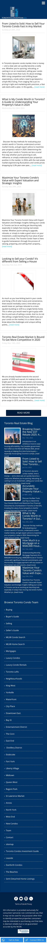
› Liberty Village (11, 768)
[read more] (39, 87)
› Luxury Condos (12, 658)
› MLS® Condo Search (14, 637)
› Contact (8, 837)
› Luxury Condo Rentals (15, 664)
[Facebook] (16, 898)
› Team (7, 830)
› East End (9, 740)
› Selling (8, 623)
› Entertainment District (15, 727)
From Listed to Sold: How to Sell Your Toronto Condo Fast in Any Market (23, 25)
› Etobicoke (9, 754)
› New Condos (11, 823)
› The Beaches (11, 871)
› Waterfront (10, 699)
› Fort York (9, 761)
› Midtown (9, 775)
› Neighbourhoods (13, 678)
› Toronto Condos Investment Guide (21, 851)
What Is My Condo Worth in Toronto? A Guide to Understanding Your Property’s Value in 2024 (23, 101)
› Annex (8, 802)
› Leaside (8, 858)
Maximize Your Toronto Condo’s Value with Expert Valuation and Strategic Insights (20, 180)
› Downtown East (12, 713)
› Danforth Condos (13, 865)
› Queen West (10, 782)
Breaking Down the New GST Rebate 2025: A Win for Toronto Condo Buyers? (31, 434)
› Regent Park (10, 789)
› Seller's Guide (11, 630)
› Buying (8, 609)
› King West (9, 685)
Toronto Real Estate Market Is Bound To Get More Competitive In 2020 (23, 338)
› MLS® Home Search (14, 644)
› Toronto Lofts (11, 671)
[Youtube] (21, 898)
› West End (9, 816)
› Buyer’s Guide (11, 616)
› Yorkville (9, 692)
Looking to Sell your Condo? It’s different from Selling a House (20, 260)
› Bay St (8, 720)
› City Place (9, 706)
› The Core (9, 733)
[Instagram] (26, 898)
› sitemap (9, 844)
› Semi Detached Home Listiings (19, 878)
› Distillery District (13, 747)
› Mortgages (10, 651)
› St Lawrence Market (14, 796)
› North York (10, 809)
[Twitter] (31, 898)
